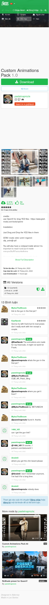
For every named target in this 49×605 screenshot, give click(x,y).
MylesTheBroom (18, 307)
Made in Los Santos (9, 597)
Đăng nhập (35, 499)
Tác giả (28, 339)
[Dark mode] (41, 10)
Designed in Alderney (10, 594)
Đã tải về (10, 204)
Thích (22, 204)
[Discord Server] (22, 99)
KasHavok (16, 320)
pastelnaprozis (22, 96)
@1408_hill (16, 445)
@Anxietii (15, 473)
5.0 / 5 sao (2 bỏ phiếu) (9, 210)
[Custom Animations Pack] (24, 162)
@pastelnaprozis (19, 360)
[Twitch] (19, 99)
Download (26, 81)
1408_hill (15, 429)
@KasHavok (17, 342)
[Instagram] (16, 99)
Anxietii (14, 457)
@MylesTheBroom (19, 375)
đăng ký (7, 502)
